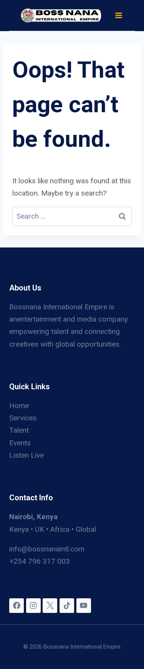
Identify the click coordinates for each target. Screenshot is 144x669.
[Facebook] (16, 605)
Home (19, 405)
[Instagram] (33, 605)
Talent (19, 430)
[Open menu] (118, 15)
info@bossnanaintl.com (46, 548)
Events (20, 442)
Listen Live (26, 455)
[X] (50, 605)
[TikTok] (67, 605)
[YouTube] (83, 605)
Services (22, 417)
